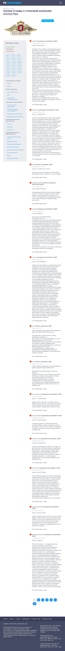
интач (41, 640)
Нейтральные (9, 49)
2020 (13, 62)
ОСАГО (9, 83)
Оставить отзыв (47, 21)
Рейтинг (5, 619)
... (55, 600)
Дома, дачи (10, 129)
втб (52, 640)
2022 (19, 59)
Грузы (8, 155)
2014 (13, 69)
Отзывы (12, 8)
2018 (8, 65)
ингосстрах (54, 637)
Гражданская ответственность (15, 116)
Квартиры (9, 127)
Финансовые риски (12, 141)
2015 (8, 69)
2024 (8, 59)
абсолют (50, 638)
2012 (8, 72)
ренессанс (47, 635)
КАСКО (9, 86)
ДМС (8, 95)
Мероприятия (26, 619)
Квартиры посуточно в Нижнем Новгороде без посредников (48, 628)
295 (34, 604)
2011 (13, 72)
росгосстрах (43, 638)
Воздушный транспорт (13, 147)
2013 (19, 69)
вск (51, 635)
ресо (45, 640)
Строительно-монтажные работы (14, 137)
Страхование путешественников (12, 98)
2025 (18, 55)
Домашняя (6, 8)
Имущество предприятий (14, 144)
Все (8, 55)
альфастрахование (45, 637)
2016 (19, 65)
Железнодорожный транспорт (15, 150)
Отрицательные (10, 51)
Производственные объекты (15, 114)
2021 (8, 62)
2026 (12, 55)
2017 (13, 65)
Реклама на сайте (47, 619)
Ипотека (9, 124)
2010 (19, 72)
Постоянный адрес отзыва (39, 104)
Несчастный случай (12, 92)
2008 (13, 75)
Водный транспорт (12, 152)
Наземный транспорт (13, 158)
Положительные (10, 47)
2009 (8, 75)
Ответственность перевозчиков (12, 105)
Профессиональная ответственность (12, 110)
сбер (49, 640)
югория (55, 638)
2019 (19, 62)
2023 (13, 59)
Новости (11, 619)
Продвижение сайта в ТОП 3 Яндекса (50, 625)
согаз (59, 638)
